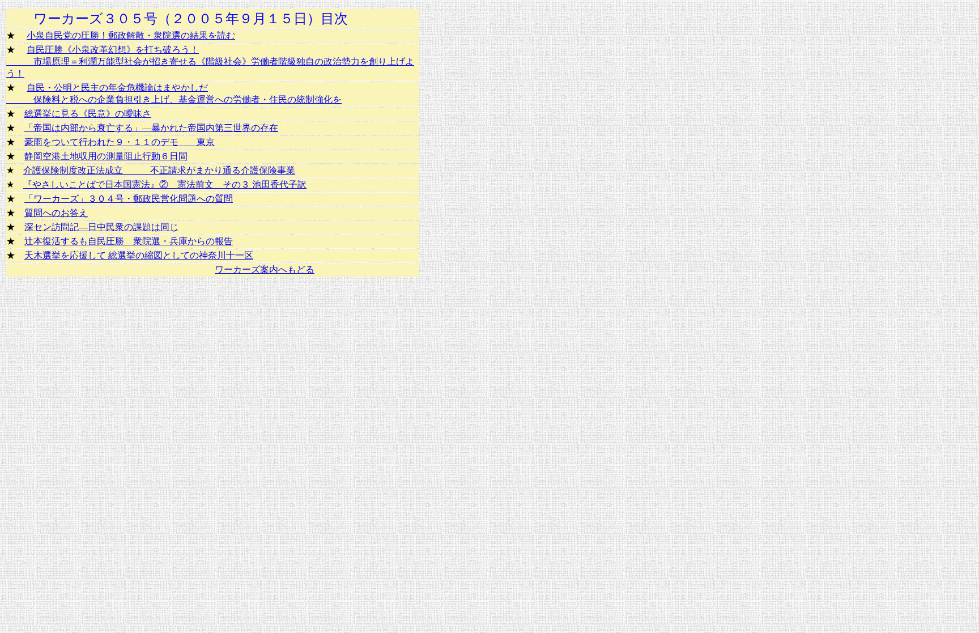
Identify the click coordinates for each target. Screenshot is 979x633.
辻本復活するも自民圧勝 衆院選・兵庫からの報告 (128, 241)
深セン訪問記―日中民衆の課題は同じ (101, 227)
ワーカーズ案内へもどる (264, 269)
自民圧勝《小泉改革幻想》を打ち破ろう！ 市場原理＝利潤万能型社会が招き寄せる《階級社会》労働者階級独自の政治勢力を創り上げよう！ (210, 61)
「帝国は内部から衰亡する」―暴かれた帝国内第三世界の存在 (151, 128)
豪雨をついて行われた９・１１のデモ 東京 (119, 142)
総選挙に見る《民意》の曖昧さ (87, 113)
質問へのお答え (56, 213)
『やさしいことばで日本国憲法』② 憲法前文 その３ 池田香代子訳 (165, 184)
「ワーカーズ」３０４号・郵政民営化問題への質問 (128, 198)
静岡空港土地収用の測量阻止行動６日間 (106, 156)
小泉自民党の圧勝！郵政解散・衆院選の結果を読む (131, 35)
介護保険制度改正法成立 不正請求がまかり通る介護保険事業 (159, 170)
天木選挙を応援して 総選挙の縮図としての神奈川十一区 (138, 255)
